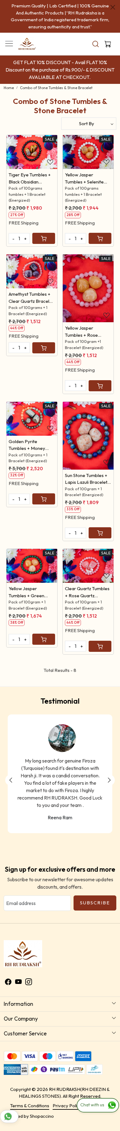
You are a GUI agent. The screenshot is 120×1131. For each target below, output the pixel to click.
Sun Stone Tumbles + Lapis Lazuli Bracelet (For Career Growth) (86, 465)
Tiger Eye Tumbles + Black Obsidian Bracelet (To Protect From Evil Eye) (30, 164)
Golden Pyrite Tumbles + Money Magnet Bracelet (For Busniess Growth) (31, 431)
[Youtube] (18, 968)
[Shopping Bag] (106, 30)
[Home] (36, 32)
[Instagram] (28, 968)
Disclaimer (96, 1092)
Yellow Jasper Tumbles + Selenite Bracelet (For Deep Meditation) (85, 164)
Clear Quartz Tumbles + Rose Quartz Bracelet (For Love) (87, 578)
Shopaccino (42, 1102)
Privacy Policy (67, 1092)
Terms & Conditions (29, 1092)
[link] (96, 30)
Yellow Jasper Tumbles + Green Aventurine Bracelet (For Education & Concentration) (29, 578)
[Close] (113, 7)
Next (109, 766)
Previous (10, 766)
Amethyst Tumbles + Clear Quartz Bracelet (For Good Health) (31, 284)
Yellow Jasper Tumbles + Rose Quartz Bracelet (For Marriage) (86, 318)
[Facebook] (8, 968)
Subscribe (95, 889)
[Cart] (43, 224)
